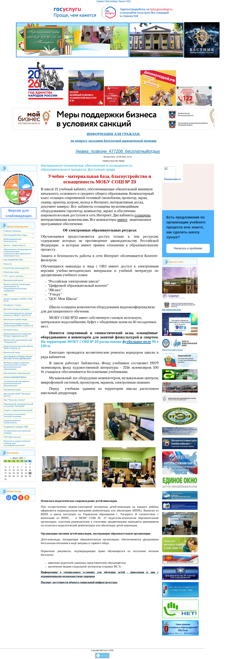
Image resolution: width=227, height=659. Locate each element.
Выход (122, 1)
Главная (100, 1)
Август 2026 (17, 458)
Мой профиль (111, 1)
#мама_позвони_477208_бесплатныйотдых (118, 151)
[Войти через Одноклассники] (26, 497)
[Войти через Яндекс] (20, 497)
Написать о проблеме (188, 248)
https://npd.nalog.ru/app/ (172, 350)
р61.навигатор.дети (171, 310)
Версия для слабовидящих (18, 213)
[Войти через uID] (8, 497)
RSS (129, 1)
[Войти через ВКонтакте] (14, 497)
